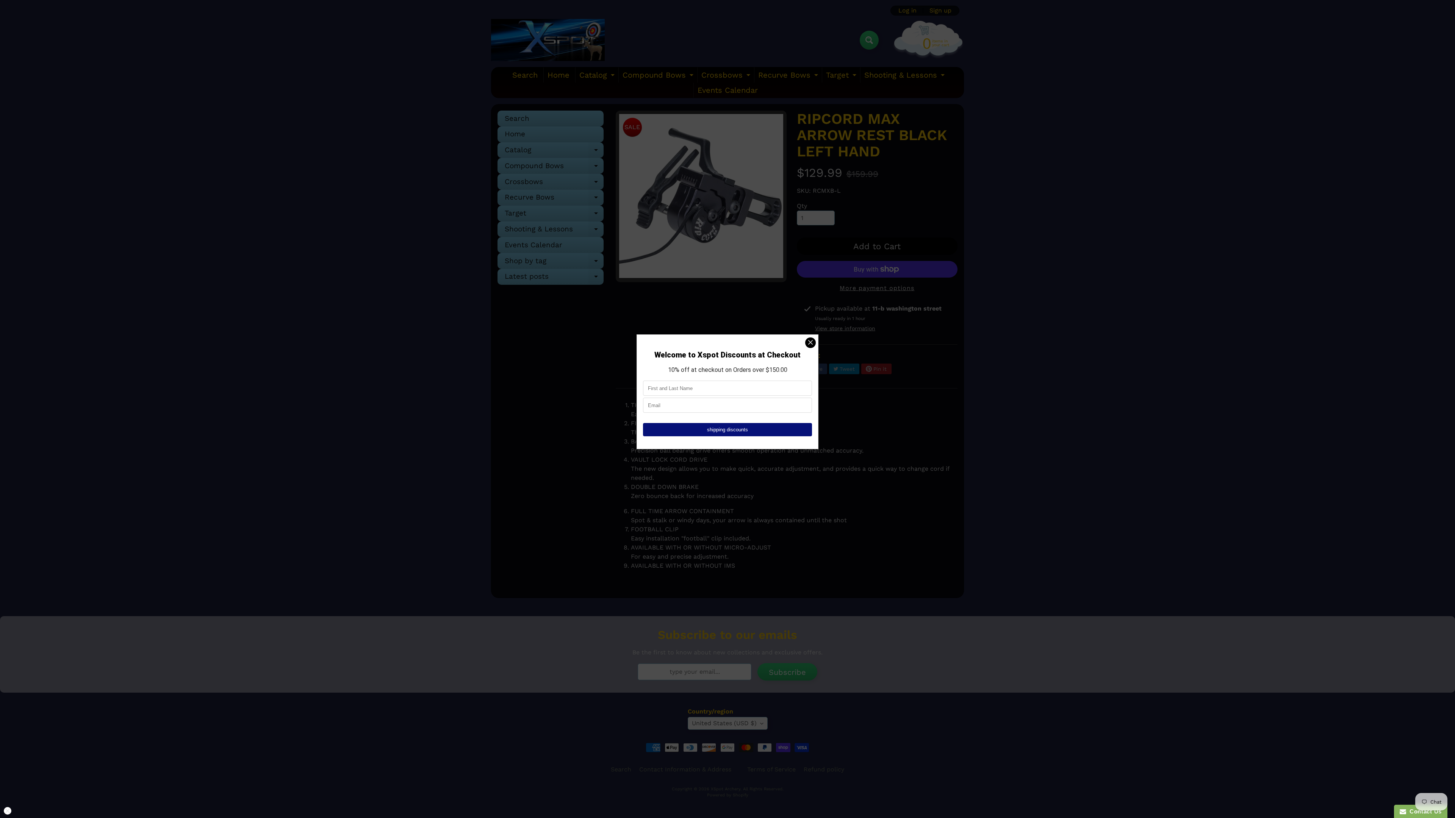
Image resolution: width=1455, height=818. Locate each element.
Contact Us (1424, 811)
